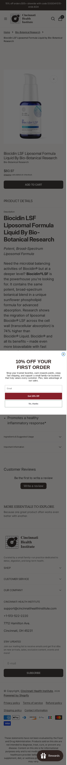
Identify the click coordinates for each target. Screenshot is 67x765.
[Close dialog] (62, 354)
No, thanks (32, 404)
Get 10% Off (32, 396)
